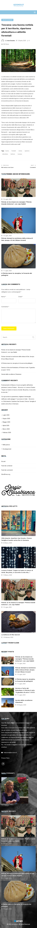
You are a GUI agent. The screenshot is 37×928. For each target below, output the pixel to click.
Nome (3, 296)
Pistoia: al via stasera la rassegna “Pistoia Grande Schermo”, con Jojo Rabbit (18, 603)
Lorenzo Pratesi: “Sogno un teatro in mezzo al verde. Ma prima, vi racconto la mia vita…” (18, 390)
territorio (13, 154)
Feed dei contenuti (6, 466)
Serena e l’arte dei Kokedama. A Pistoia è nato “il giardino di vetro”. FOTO (25, 690)
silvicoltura (5, 154)
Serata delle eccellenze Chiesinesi (11, 374)
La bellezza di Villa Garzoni (10, 635)
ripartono (27, 151)
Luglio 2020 (6, 415)
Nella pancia (6, 444)
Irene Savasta (11, 40)
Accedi (3, 461)
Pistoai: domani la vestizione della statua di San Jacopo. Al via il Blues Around (25, 670)
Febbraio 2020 (7, 432)
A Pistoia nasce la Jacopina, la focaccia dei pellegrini (16, 363)
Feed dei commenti (7, 470)
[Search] (33, 337)
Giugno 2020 (6, 418)
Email (20, 296)
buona (7, 151)
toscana (20, 154)
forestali (13, 151)
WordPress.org (5, 474)
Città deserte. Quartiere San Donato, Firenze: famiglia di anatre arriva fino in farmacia (16, 539)
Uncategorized (7, 20)
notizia (20, 151)
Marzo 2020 (6, 429)
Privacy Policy (5, 758)
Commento (5, 307)
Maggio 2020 (6, 422)
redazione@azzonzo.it (10, 752)
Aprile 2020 (6, 425)
